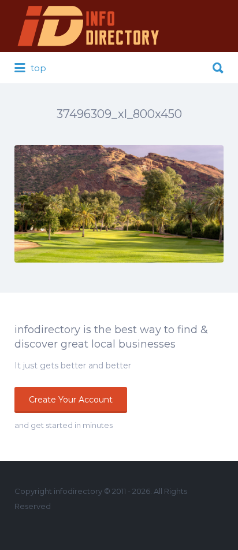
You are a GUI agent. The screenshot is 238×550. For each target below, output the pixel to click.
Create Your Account (71, 399)
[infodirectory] (88, 26)
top (37, 67)
